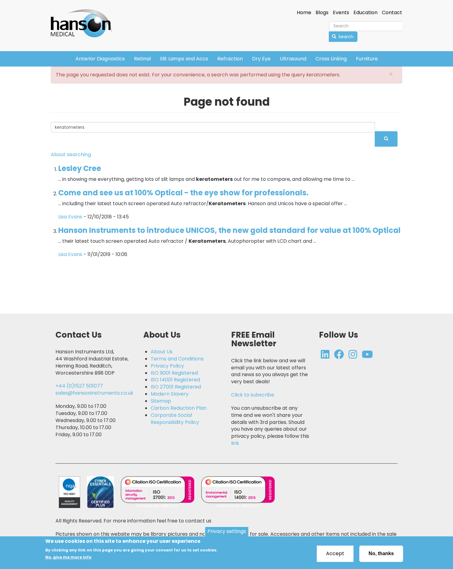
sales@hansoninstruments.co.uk (94, 392)
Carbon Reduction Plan (178, 408)
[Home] (83, 19)
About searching (71, 154)
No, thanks (381, 553)
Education (365, 12)
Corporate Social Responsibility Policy (175, 419)
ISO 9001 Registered (174, 373)
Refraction (230, 58)
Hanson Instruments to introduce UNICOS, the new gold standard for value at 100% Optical (229, 230)
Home (304, 12)
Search (345, 37)
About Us (162, 351)
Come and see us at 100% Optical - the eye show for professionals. (183, 193)
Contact (392, 12)
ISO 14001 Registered (175, 379)
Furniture (367, 58)
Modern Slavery (170, 394)
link (235, 443)
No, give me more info (68, 557)
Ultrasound (293, 58)
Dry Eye (261, 58)
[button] (391, 74)
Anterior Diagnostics (100, 58)
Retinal (142, 58)
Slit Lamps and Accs (184, 58)
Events (341, 12)
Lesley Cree (79, 168)
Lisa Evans (70, 216)
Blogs (322, 12)
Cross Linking (331, 58)
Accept (335, 553)
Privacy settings (226, 531)
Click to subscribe (252, 394)
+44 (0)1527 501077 (79, 385)
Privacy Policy (167, 366)
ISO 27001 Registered (176, 387)
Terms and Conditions (177, 359)
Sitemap (161, 401)
